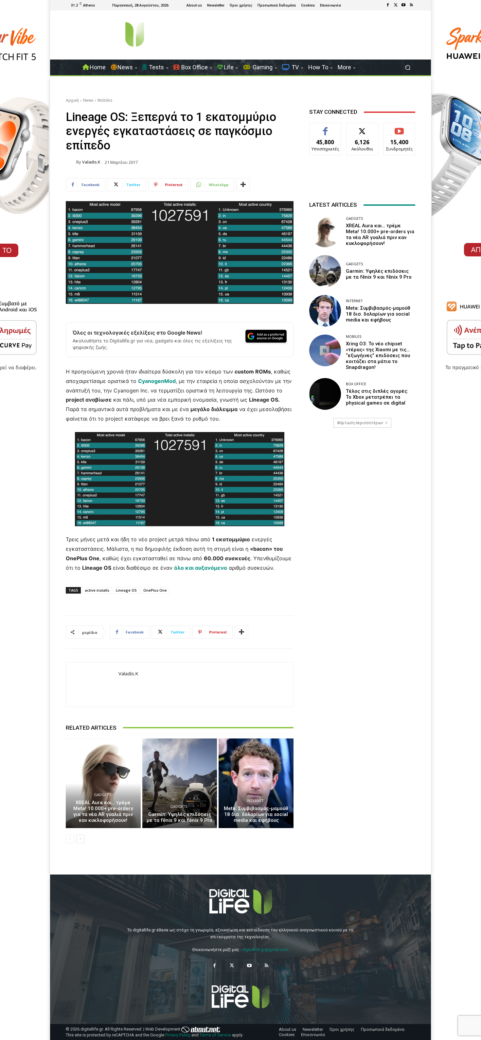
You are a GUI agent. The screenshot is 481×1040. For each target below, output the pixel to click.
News (88, 100)
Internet (255, 800)
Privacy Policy (177, 1034)
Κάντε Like (325, 127)
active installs (97, 590)
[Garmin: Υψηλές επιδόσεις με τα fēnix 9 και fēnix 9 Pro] (179, 783)
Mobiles (105, 100)
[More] (243, 184)
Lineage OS (126, 590)
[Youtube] (403, 5)
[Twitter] (396, 5)
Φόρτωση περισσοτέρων (360, 423)
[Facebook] (388, 5)
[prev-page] (70, 839)
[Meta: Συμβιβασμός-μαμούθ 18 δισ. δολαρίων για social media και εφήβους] (256, 783)
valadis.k (91, 162)
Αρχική (72, 100)
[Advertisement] (362, 484)
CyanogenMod (157, 381)
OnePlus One (155, 590)
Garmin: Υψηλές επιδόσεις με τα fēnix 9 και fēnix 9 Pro (179, 817)
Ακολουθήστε (362, 127)
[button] (407, 67)
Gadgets (102, 794)
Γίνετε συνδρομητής (399, 130)
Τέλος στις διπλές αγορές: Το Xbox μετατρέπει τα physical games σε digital (377, 397)
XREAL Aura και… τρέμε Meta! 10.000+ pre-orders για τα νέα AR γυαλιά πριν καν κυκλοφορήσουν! (103, 811)
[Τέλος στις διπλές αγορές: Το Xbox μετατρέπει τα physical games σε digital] (325, 394)
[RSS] (411, 5)
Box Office (356, 384)
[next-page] (80, 839)
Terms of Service (215, 1034)
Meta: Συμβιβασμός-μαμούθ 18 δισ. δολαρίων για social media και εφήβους (256, 814)
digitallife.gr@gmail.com (265, 949)
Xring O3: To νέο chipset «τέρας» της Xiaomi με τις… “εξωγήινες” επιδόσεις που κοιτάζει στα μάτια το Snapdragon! (378, 355)
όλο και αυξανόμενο (200, 567)
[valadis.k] (71, 162)
